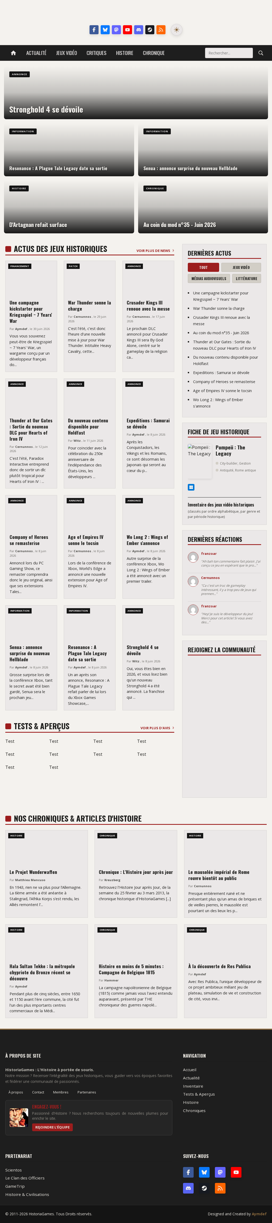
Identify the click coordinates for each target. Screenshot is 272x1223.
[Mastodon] (116, 29)
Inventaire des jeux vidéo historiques (221, 504)
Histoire (124, 53)
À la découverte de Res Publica (219, 966)
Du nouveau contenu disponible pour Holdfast (88, 426)
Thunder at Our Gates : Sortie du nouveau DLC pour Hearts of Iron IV (31, 429)
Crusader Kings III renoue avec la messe (148, 305)
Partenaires (87, 1092)
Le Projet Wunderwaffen (33, 871)
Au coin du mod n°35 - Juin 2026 (221, 332)
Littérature (246, 278)
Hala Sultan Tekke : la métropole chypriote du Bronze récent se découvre (42, 972)
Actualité (36, 53)
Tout (203, 267)
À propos (15, 1092)
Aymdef (259, 1213)
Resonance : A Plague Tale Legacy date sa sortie (87, 653)
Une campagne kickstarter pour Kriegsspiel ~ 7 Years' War (31, 311)
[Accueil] (13, 53)
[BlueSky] (204, 1172)
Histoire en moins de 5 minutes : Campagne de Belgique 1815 (131, 969)
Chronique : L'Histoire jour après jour (136, 871)
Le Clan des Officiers (25, 1178)
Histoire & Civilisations (27, 1194)
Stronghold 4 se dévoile (143, 649)
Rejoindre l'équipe (52, 1127)
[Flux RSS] (160, 29)
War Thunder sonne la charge (89, 305)
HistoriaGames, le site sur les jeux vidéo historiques (136, 13)
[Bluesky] (105, 29)
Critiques (97, 53)
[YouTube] (127, 29)
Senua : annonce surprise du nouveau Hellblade (30, 653)
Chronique (154, 53)
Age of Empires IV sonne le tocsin (85, 539)
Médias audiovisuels (209, 278)
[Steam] (149, 29)
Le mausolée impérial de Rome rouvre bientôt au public (218, 874)
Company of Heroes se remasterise (29, 539)
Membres (61, 1092)
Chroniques (194, 1110)
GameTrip (15, 1186)
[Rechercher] (261, 53)
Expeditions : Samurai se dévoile (148, 423)
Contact (38, 1092)
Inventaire (193, 1086)
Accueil (189, 1069)
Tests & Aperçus (199, 1094)
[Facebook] (94, 29)
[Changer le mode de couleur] (176, 30)
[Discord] (138, 29)
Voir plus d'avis (155, 728)
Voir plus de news (153, 250)
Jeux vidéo (66, 53)
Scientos (13, 1170)
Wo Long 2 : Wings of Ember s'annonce (147, 539)
